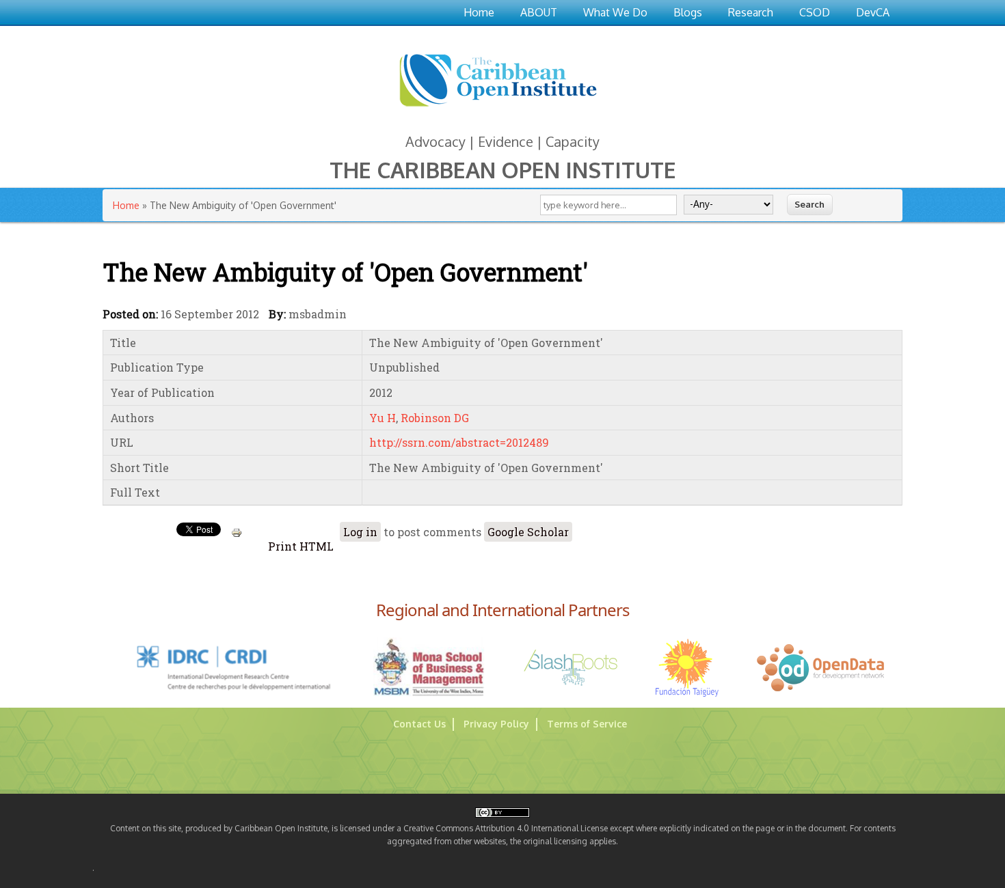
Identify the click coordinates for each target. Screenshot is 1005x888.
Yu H (382, 418)
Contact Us (419, 724)
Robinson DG (435, 418)
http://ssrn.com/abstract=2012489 (459, 442)
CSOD (814, 12)
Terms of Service (587, 724)
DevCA (872, 12)
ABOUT (538, 12)
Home (479, 12)
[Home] (497, 109)
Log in (360, 532)
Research (750, 12)
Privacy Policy (496, 724)
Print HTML (299, 546)
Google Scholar (528, 532)
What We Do (615, 12)
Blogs (687, 12)
